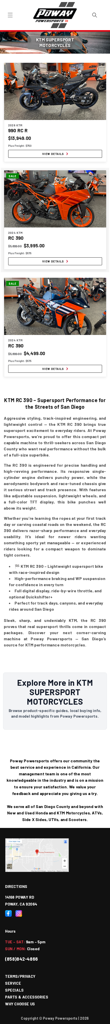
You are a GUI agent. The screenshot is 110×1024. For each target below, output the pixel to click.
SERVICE (13, 983)
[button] (10, 15)
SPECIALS (14, 990)
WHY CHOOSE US (20, 1004)
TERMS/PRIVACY (20, 976)
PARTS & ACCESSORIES (26, 997)
